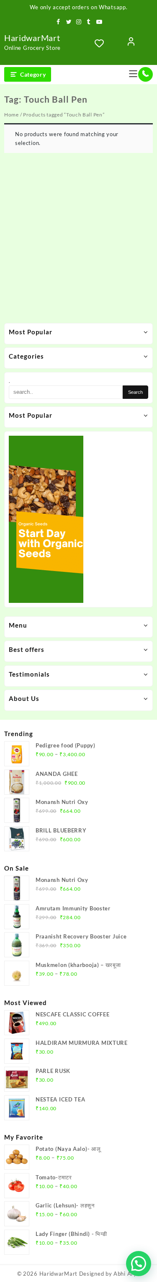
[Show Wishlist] (101, 43)
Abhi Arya (126, 1273)
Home (11, 114)
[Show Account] (131, 43)
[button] (138, 1263)
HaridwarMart (32, 38)
